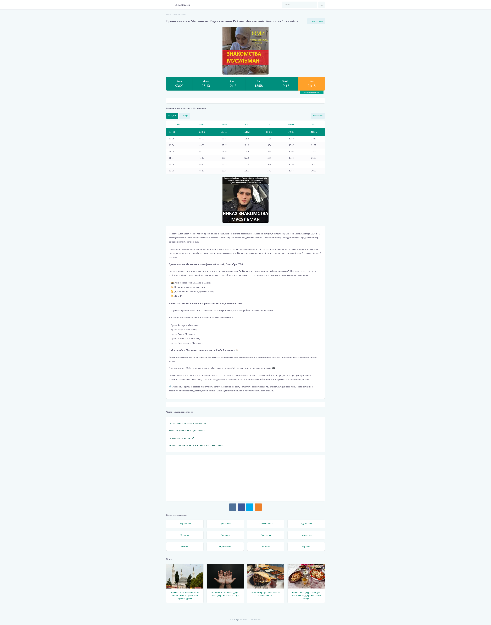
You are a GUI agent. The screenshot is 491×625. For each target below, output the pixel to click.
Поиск (314, 5)
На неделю (172, 116)
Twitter (249, 507)
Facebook (241, 507)
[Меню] (321, 5)
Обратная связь (255, 620)
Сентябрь (184, 116)
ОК (258, 507)
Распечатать (318, 116)
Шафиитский (317, 21)
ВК (232, 507)
